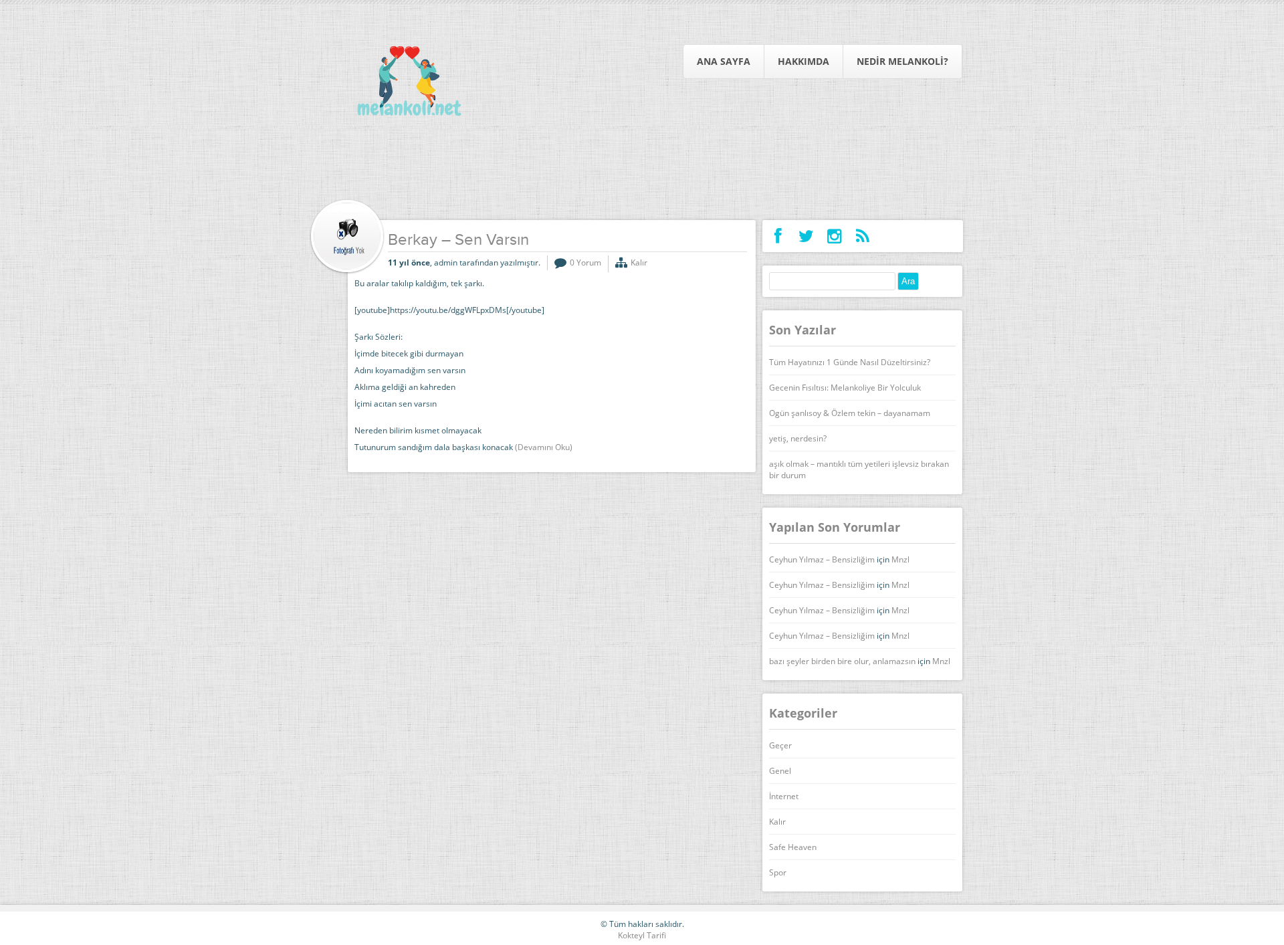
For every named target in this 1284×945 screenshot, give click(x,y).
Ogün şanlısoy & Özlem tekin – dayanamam (849, 413)
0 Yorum (585, 262)
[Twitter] (806, 236)
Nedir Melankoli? (902, 61)
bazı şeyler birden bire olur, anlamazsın (842, 661)
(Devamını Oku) (543, 447)
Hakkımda (803, 61)
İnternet (783, 796)
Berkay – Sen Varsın (458, 240)
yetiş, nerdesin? (798, 438)
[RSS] (862, 236)
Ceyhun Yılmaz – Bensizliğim (822, 559)
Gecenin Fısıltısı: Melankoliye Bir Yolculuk (845, 387)
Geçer (780, 745)
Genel (780, 770)
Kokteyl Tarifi (642, 935)
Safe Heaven (793, 847)
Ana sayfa (723, 61)
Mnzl (900, 559)
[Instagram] (834, 236)
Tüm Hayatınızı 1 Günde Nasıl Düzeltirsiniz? (849, 362)
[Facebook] (778, 236)
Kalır (639, 262)
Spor (777, 872)
